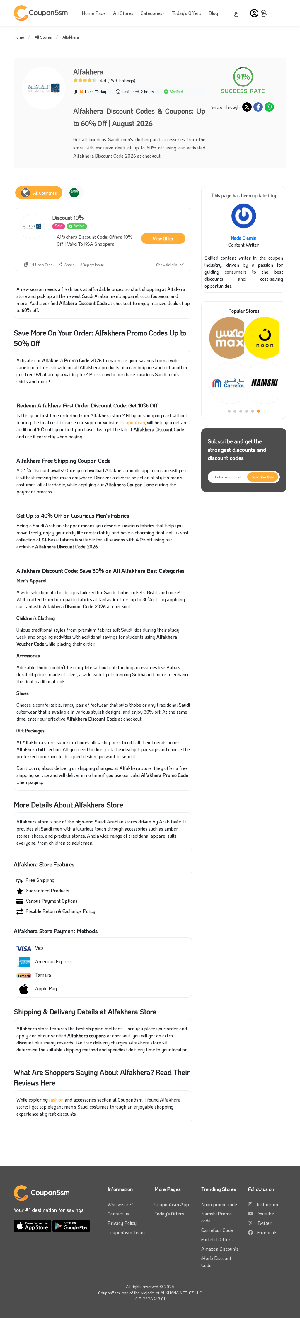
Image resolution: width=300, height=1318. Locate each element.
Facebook (267, 1232)
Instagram (267, 1204)
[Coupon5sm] (41, 13)
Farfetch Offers (217, 1239)
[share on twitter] (247, 107)
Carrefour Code (217, 1230)
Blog (213, 13)
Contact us (118, 1213)
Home (19, 37)
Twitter (264, 1223)
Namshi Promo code (216, 1217)
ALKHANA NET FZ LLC (181, 1292)
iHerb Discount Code (216, 1261)
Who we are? (120, 1204)
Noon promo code (219, 1204)
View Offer (163, 238)
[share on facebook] (258, 107)
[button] (254, 13)
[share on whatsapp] (269, 107)
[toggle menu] (265, 12)
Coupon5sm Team (126, 1232)
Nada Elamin (243, 238)
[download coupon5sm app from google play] (71, 1225)
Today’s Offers (186, 13)
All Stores (123, 13)
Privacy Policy (122, 1223)
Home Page (94, 13)
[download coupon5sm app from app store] (33, 1225)
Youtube (266, 1213)
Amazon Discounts (220, 1249)
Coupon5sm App (171, 1204)
